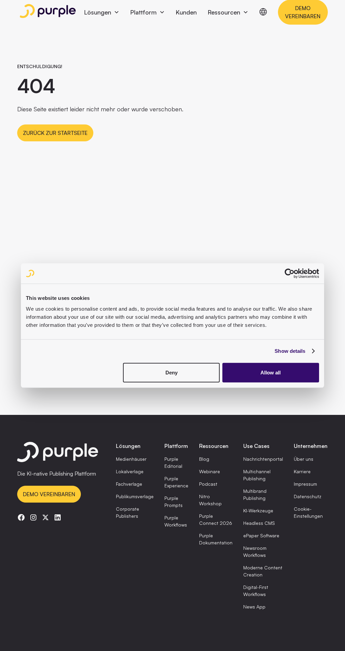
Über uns (303, 459)
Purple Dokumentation (215, 539)
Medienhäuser (131, 459)
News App (254, 607)
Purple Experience (176, 482)
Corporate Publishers (127, 512)
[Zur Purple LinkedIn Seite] (58, 517)
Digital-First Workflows (255, 590)
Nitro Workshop (210, 499)
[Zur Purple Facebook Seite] (21, 517)
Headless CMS (259, 523)
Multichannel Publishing (257, 475)
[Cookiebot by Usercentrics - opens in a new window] (289, 273)
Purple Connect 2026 (215, 519)
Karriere (302, 471)
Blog (204, 459)
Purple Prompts (173, 501)
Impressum (305, 484)
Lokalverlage (130, 471)
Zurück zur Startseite (55, 133)
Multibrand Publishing (254, 494)
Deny (171, 372)
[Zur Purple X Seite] (45, 517)
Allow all (270, 372)
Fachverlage (129, 484)
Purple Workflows (175, 521)
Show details (290, 351)
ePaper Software (261, 535)
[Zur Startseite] (59, 453)
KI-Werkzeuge (258, 510)
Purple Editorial (173, 462)
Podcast (208, 484)
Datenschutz (307, 496)
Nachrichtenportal (263, 459)
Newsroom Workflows (254, 551)
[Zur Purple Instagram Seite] (33, 517)
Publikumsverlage (135, 496)
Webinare (209, 471)
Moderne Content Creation (262, 571)
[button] (102, 12)
